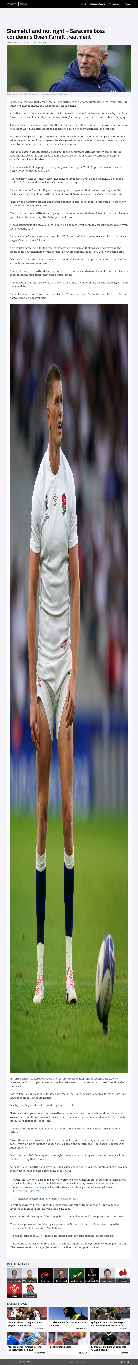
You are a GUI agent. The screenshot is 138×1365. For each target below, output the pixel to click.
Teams (127, 4)
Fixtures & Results (97, 4)
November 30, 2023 (67, 1198)
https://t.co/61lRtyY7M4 (27, 1191)
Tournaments (114, 4)
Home (83, 4)
